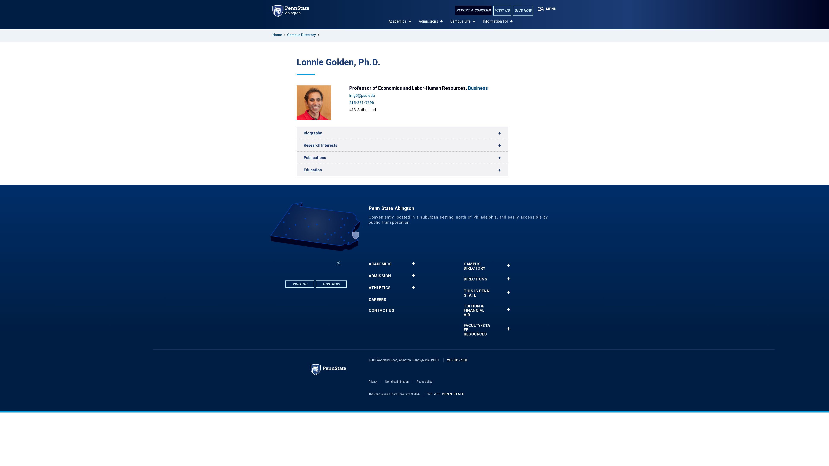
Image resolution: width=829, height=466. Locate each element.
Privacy (373, 381)
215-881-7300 (457, 360)
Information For (495, 21)
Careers (377, 300)
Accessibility (424, 381)
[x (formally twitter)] (338, 263)
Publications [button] (315, 157)
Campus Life (460, 21)
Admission (380, 276)
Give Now (523, 10)
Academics (398, 21)
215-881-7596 (361, 102)
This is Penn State (477, 293)
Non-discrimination (397, 381)
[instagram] (294, 263)
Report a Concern (473, 10)
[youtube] (328, 263)
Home (277, 35)
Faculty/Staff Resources (477, 329)
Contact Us (381, 310)
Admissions (428, 21)
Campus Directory (301, 35)
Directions (475, 279)
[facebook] (306, 263)
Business (478, 88)
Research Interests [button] (320, 145)
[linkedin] (317, 263)
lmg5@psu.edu (362, 95)
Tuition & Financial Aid (474, 310)
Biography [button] (313, 133)
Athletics (380, 288)
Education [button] (313, 170)
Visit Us (502, 10)
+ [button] (413, 263)
